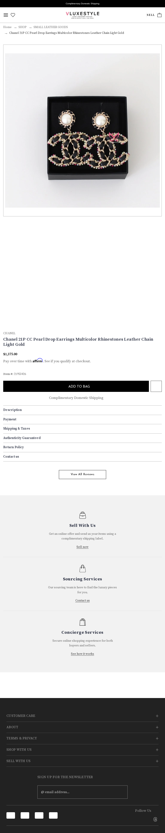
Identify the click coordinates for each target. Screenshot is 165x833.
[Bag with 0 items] (159, 15)
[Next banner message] (159, 3)
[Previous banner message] (5, 3)
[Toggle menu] (5, 15)
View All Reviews (83, 474)
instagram (143, 819)
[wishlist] (13, 15)
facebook (131, 819)
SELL (151, 15)
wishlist (156, 386)
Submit (121, 792)
